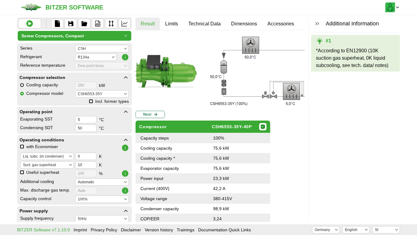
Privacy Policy (104, 229)
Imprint (80, 229)
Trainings (185, 229)
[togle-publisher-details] (125, 77)
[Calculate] (29, 23)
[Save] (71, 23)
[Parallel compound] (111, 23)
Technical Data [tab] (204, 23)
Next (147, 114)
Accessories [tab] (280, 23)
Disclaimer (131, 229)
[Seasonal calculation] (124, 23)
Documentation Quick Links (224, 229)
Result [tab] (148, 23)
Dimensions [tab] (244, 23)
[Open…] (84, 23)
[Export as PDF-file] (98, 23)
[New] (57, 23)
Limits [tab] (171, 23)
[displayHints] (317, 23)
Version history (159, 229)
